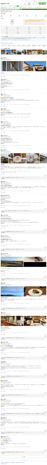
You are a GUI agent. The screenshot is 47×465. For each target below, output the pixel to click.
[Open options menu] (45, 57)
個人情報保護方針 (7, 462)
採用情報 (17, 462)
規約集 (20, 462)
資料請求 (23, 462)
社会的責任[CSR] (12, 462)
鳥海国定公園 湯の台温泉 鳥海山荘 (6, 11)
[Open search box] (2, 43)
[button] (3, 52)
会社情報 (2, 462)
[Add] (45, 12)
